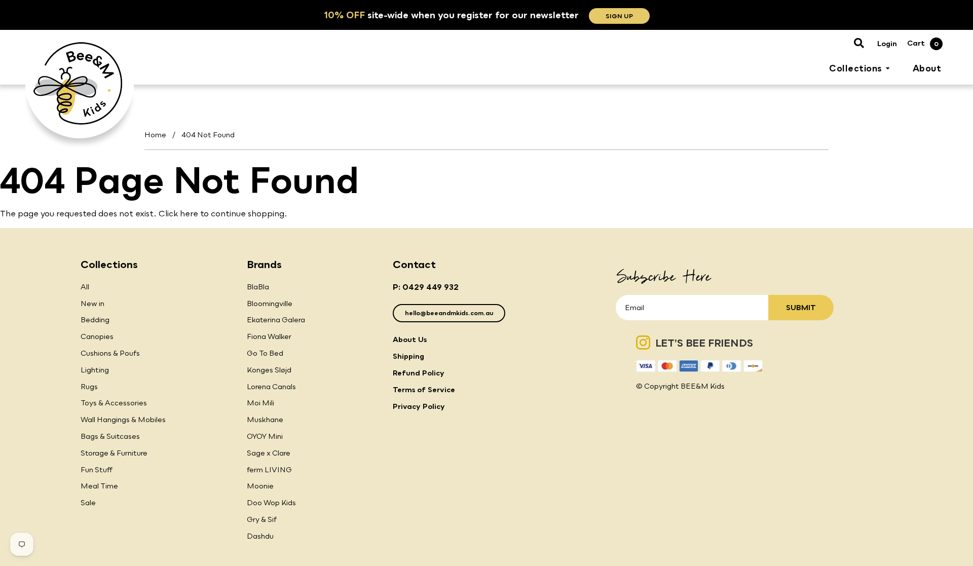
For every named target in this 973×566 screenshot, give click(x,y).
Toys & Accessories (114, 402)
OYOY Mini (265, 436)
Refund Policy (418, 372)
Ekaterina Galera (276, 319)
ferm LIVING (269, 469)
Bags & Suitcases (110, 436)
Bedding (95, 319)
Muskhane (265, 419)
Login (887, 43)
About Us (410, 339)
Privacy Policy (419, 406)
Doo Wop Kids (271, 502)
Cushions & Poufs (110, 353)
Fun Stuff (97, 469)
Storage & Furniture (114, 452)
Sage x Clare (268, 452)
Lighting (95, 369)
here (189, 213)
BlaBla (258, 286)
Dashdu (260, 536)
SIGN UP (619, 16)
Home (155, 134)
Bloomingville (269, 303)
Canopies (97, 336)
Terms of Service (424, 389)
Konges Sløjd (269, 369)
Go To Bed (265, 353)
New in (92, 303)
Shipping (408, 356)
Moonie (260, 485)
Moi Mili (260, 402)
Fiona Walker (269, 336)
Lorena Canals (271, 386)
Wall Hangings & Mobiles (123, 419)
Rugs (89, 386)
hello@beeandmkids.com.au (449, 313)
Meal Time (99, 485)
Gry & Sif (262, 519)
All (85, 286)
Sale (88, 502)
